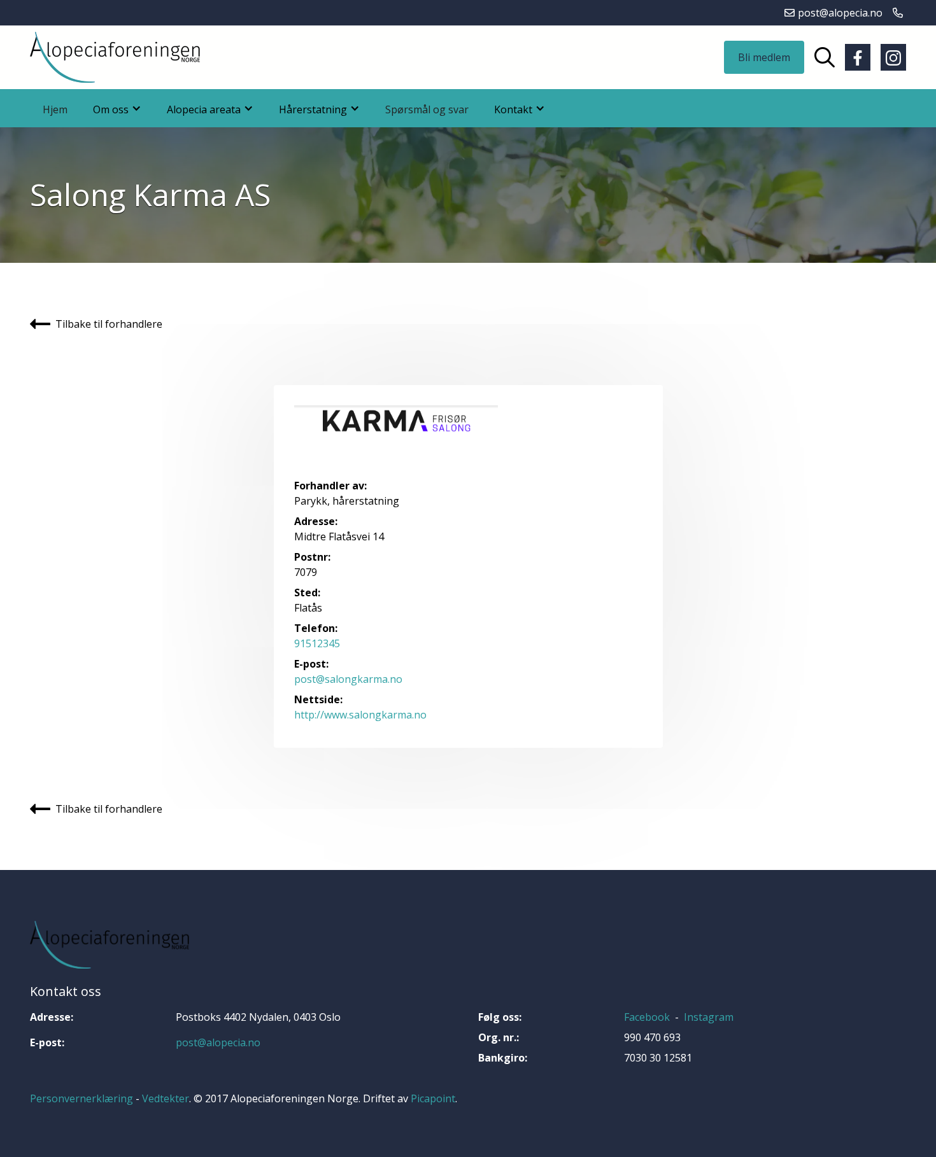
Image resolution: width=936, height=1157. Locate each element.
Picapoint (433, 1098)
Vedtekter (165, 1098)
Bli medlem (764, 57)
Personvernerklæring (81, 1098)
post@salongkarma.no (348, 679)
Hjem (55, 109)
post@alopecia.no (218, 1042)
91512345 (317, 643)
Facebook (647, 1017)
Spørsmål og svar (427, 109)
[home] (115, 57)
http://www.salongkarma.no (360, 715)
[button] (117, 108)
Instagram (709, 1017)
